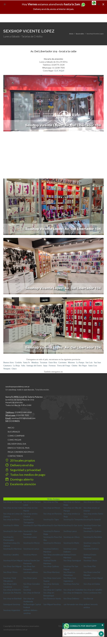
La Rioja (16, 366)
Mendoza (34, 362)
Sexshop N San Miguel (13, 560)
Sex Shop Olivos (10, 572)
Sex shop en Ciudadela (73, 590)
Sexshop (27, 590)
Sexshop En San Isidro (13, 531)
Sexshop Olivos (90, 560)
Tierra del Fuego (63, 366)
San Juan (97, 362)
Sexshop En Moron (31, 543)
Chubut (74, 366)
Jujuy (45, 366)
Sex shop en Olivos (92, 502)
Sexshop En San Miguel (33, 525)
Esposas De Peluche (12, 592)
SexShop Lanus (70, 531)
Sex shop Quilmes (51, 566)
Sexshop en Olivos (72, 537)
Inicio (71, 34)
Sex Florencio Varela (52, 598)
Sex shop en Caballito (93, 590)
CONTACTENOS (15, 456)
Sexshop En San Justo (73, 525)
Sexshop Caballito (11, 554)
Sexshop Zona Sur (71, 584)
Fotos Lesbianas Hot (92, 592)
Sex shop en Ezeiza (92, 584)
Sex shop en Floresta (52, 513)
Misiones (71, 362)
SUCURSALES (14, 431)
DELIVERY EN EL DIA (17, 444)
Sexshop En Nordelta (93, 537)
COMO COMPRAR (16, 436)
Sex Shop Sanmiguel (72, 560)
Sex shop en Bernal (31, 592)
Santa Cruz (92, 366)
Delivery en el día (21, 465)
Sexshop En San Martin (53, 525)
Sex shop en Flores (11, 519)
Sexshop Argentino (11, 610)
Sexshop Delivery (91, 549)
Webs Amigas (53, 499)
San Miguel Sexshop (52, 604)
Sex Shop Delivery (71, 598)
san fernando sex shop (73, 604)
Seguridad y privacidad (25, 470)
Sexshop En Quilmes (92, 531)
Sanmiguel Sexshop (11, 604)
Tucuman (43, 362)
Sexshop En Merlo (71, 543)
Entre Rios (53, 362)
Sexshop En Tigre (51, 519)
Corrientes (62, 362)
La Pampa (80, 362)
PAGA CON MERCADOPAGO (21, 452)
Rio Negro (83, 366)
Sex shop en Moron (51, 508)
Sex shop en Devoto (12, 590)
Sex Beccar (88, 598)
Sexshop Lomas (30, 537)
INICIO (11, 427)
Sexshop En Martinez (12, 549)
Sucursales (80, 34)
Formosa (52, 366)
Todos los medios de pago (27, 474)
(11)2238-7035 (22, 415)
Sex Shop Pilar (90, 566)
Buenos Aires (8, 362)
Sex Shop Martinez (51, 572)
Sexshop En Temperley (73, 519)
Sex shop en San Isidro (13, 508)
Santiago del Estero (34, 366)
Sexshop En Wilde (11, 525)
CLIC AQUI (59, 70)
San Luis (89, 362)
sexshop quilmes (30, 572)
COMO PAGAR (14, 440)
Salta (23, 366)
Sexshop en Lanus (31, 549)
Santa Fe (26, 362)
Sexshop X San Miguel (93, 578)
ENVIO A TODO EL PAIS (18, 448)
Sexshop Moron (30, 554)
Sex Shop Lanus (30, 578)
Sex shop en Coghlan (52, 590)
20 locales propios (22, 460)
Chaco (14, 369)
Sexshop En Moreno (52, 543)
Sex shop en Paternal (12, 502)
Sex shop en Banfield (12, 598)
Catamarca (7, 366)
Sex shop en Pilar (50, 502)
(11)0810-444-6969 (23, 412)
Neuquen (6, 369)
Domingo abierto (21, 479)
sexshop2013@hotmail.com (23, 418)
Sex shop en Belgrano (73, 592)
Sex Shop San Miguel (12, 566)
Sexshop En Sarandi (92, 519)
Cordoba (18, 362)
